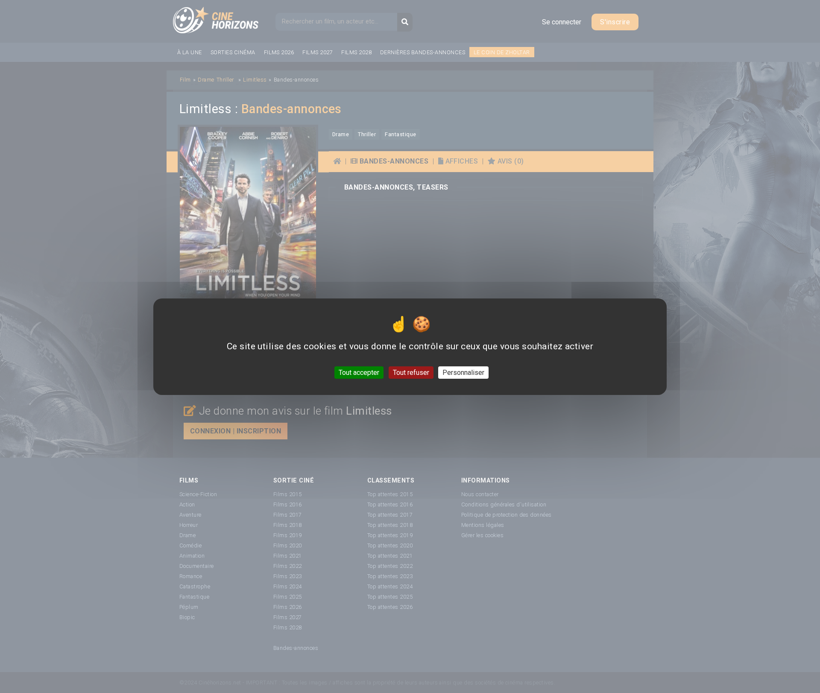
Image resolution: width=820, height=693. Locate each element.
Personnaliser (463, 372)
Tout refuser (411, 372)
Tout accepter (359, 372)
